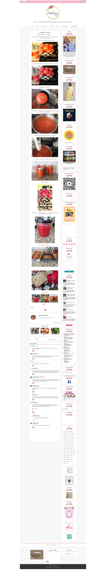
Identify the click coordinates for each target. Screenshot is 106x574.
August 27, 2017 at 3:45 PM (35, 386)
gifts (69, 444)
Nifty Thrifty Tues (66, 435)
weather (69, 461)
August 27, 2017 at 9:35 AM (35, 377)
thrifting (64, 457)
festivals (70, 442)
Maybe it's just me (37, 415)
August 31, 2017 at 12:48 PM (37, 416)
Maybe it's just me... (67, 347)
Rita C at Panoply (35, 353)
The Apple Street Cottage (68, 358)
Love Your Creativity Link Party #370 (69, 353)
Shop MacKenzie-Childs (64, 26)
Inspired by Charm (67, 350)
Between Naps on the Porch (68, 337)
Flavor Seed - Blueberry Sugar (55, 334)
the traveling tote (70, 455)
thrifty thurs (68, 457)
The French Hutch (35, 368)
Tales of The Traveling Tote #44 (71, 302)
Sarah (33, 345)
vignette (71, 459)
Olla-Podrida (66, 340)
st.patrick (68, 453)
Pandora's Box (55, 565)
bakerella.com (66, 361)
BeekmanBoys (70, 431)
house (64, 448)
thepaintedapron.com (35, 385)
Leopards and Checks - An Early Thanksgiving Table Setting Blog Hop (71, 295)
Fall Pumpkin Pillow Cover (67, 359)
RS (32, 361)
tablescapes (65, 455)
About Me (37, 26)
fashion (67, 442)
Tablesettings (52, 26)
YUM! (45, 268)
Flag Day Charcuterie (45, 334)
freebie (64, 444)
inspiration (67, 448)
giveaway (65, 446)
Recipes (57, 26)
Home (32, 26)
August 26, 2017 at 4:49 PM (35, 346)
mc (73, 448)
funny (67, 444)
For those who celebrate (67, 348)
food (33, 307)
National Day (73, 433)
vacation (65, 459)
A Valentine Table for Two (70, 309)
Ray (69, 435)
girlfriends (72, 444)
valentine (68, 459)
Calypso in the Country (67, 355)
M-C (67, 433)
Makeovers (72, 26)
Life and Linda (66, 352)
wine (72, 461)
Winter (72, 435)
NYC (69, 433)
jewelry (71, 448)
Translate (71, 554)
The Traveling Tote (44, 26)
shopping (65, 453)
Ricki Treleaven (34, 402)
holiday (72, 446)
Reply (33, 358)
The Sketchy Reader (67, 344)
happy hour (68, 446)
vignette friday (65, 461)
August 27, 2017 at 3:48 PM (35, 395)
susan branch (72, 453)
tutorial (72, 457)
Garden (65, 433)
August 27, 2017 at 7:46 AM (35, 354)
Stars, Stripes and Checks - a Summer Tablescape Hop (70, 288)
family (64, 442)
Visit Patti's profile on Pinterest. (67, 372)
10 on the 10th (65, 431)
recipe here (47, 212)
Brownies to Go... (34, 334)
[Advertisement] (69, 230)
